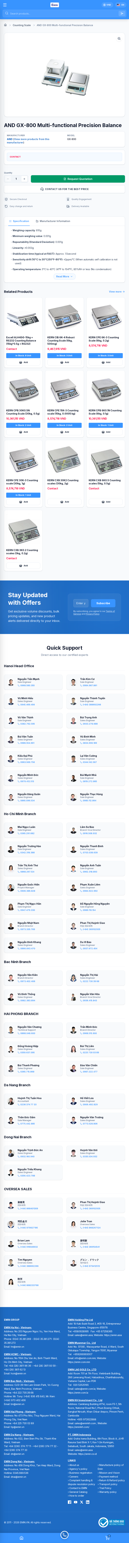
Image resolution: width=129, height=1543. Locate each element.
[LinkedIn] (87, 1502)
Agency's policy (78, 1468)
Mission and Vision (109, 1472)
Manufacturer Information (55, 221)
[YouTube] (75, 1502)
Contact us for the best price (67, 189)
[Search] (122, 13)
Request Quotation (80, 179)
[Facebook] (69, 1502)
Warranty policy (108, 1491)
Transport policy (108, 1484)
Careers (73, 1476)
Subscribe (103, 603)
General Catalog (78, 1491)
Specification (21, 221)
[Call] (64, 1538)
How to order (76, 1495)
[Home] (5, 25)
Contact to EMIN (78, 1488)
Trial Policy (105, 1488)
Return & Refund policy (112, 1480)
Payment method (108, 1476)
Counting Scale (22, 25)
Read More (62, 276)
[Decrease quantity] (8, 179)
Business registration (80, 1472)
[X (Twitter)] (81, 1502)
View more (115, 291)
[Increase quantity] (24, 179)
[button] (64, 75)
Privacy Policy (92, 614)
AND (10, 139)
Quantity (8, 173)
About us (74, 1465)
